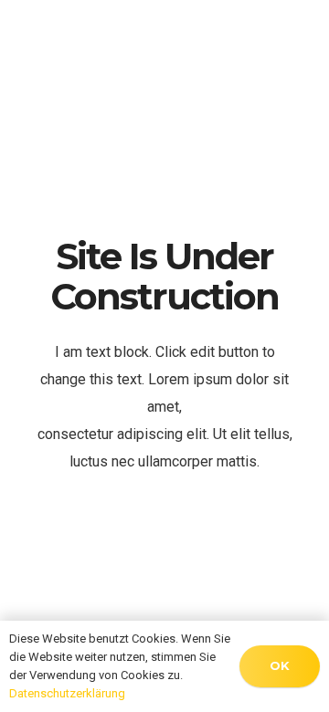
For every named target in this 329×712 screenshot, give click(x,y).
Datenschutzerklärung (67, 693)
